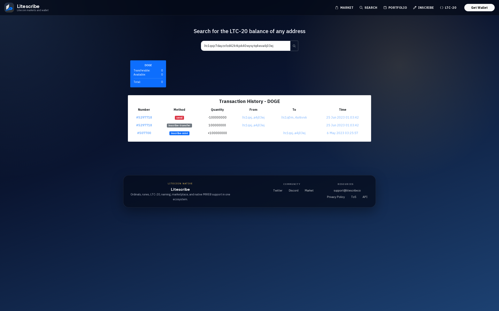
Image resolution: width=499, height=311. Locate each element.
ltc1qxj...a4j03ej (253, 117)
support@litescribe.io (347, 190)
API (365, 197)
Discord (293, 190)
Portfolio (397, 8)
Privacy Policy (336, 197)
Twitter (277, 190)
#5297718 (144, 117)
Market (346, 8)
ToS (353, 197)
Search (370, 8)
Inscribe (425, 8)
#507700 (144, 133)
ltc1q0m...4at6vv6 (294, 117)
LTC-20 (450, 8)
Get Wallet (479, 8)
